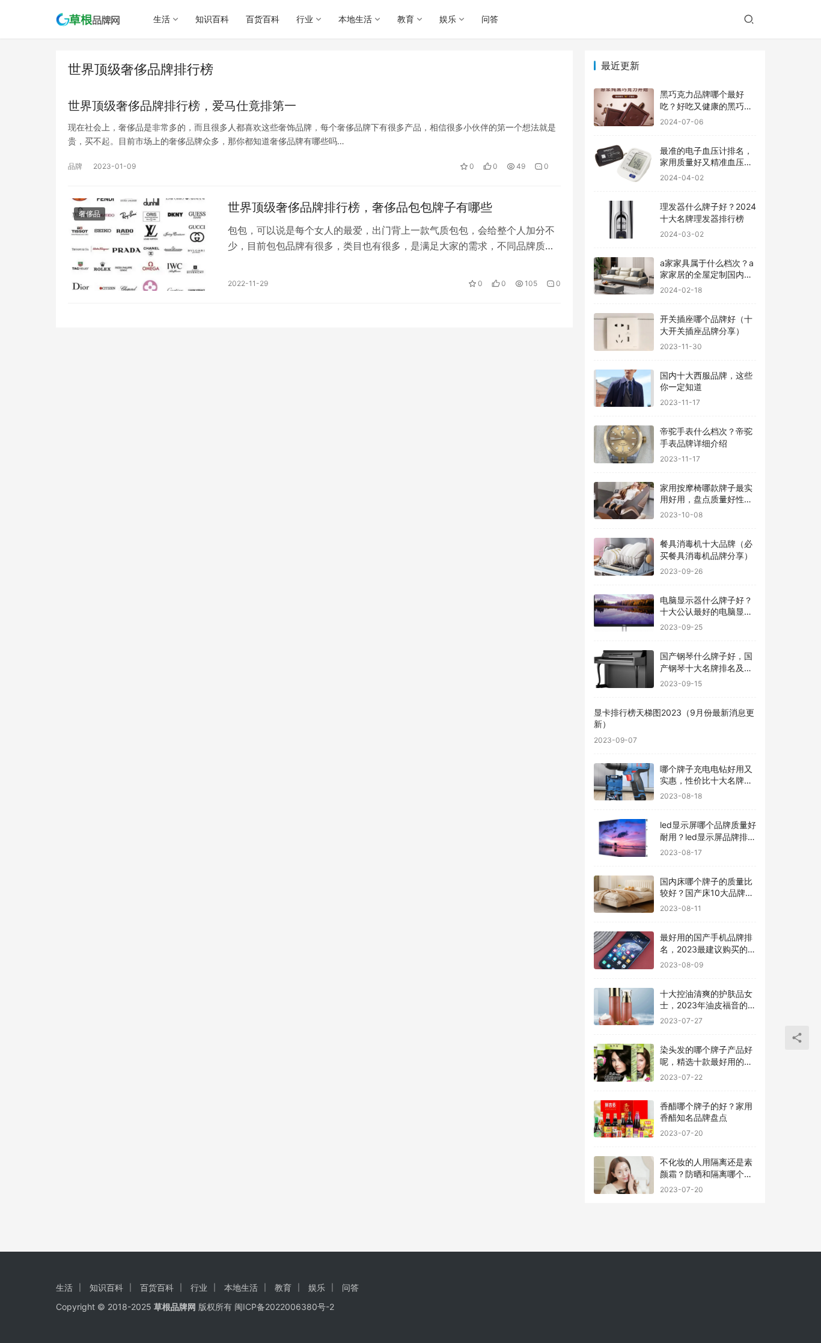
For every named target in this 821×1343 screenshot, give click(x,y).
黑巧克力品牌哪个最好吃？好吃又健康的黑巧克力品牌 (706, 106)
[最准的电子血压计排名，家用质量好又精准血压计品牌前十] (624, 164)
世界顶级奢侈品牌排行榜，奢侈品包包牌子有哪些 (360, 207)
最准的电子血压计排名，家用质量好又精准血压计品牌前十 (706, 162)
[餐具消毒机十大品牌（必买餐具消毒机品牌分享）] (624, 557)
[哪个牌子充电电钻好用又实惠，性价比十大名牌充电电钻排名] (624, 782)
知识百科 (212, 19)
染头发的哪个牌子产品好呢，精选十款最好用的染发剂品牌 (706, 1061)
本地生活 (355, 19)
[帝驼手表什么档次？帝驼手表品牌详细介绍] (624, 444)
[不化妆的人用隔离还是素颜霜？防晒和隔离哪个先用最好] (624, 1175)
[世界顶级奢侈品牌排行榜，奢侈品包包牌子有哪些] (142, 244)
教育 (405, 19)
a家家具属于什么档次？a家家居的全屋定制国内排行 (707, 274)
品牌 (75, 166)
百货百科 (262, 19)
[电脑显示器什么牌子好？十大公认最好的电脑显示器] (624, 613)
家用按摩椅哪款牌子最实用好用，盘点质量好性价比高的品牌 (706, 499)
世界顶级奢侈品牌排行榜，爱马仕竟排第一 (182, 106)
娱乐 (447, 19)
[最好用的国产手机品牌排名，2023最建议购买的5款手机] (624, 950)
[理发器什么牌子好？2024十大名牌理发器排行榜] (624, 220)
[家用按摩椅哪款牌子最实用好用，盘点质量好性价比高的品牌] (624, 501)
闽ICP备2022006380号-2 (284, 1307)
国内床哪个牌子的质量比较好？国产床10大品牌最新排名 (707, 893)
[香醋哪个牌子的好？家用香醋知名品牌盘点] (624, 1119)
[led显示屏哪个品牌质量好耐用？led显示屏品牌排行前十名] (624, 838)
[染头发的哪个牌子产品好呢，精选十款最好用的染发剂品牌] (624, 1063)
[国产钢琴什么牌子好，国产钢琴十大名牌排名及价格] (624, 669)
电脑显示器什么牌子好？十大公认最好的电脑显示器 (706, 612)
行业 (304, 19)
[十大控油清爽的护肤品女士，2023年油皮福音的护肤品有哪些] (624, 1007)
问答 (489, 19)
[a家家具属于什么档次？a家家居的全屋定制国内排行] (624, 276)
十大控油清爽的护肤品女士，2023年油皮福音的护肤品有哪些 (708, 1005)
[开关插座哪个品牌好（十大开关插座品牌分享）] (624, 332)
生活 (161, 19)
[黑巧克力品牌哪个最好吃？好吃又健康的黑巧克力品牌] (624, 107)
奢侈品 (89, 213)
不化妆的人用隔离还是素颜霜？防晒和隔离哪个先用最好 (706, 1173)
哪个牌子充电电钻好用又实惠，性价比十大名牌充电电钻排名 (706, 780)
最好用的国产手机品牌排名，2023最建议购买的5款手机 (706, 949)
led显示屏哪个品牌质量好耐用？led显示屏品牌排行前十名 (708, 836)
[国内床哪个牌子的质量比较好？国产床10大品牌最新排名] (624, 894)
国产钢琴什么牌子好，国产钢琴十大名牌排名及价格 (706, 667)
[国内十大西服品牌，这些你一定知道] (624, 388)
